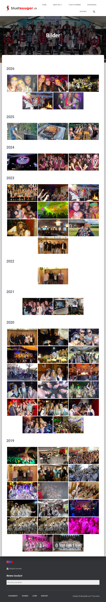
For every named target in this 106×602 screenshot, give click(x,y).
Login (34, 596)
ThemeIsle (95, 596)
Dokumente (13, 596)
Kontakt (83, 11)
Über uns (57, 5)
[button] (61, 5)
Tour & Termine (75, 5)
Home (44, 5)
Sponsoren (91, 5)
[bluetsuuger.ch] (22, 8)
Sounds (25, 596)
